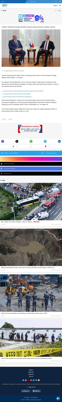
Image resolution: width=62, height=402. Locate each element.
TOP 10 (31, 376)
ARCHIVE (31, 374)
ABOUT (31, 370)
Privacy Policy (34, 397)
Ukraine (10, 119)
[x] (28, 380)
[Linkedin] (36, 380)
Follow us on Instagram (9, 158)
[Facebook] (23, 380)
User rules (26, 397)
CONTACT (31, 372)
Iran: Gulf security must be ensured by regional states (16, 93)
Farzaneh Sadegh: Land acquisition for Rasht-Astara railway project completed (23, 91)
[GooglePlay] (25, 391)
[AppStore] (36, 391)
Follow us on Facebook (9, 168)
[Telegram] (34, 380)
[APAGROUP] (31, 387)
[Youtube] (31, 380)
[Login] (59, 1)
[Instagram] (26, 380)
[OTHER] (60, 5)
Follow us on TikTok (9, 163)
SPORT (55, 5)
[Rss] (39, 380)
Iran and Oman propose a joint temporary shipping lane (17, 96)
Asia (59, 10)
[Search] (56, 1)
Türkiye (4, 119)
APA (17, 77)
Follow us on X (7, 173)
